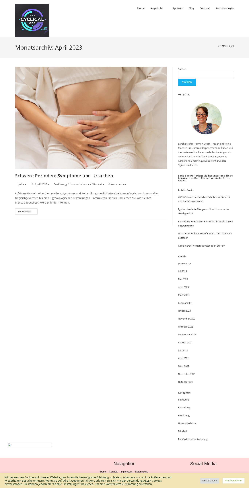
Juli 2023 (182, 271)
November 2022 (186, 318)
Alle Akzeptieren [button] (233, 480)
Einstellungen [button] (209, 480)
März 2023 (183, 295)
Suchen (182, 69)
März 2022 (183, 366)
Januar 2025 (184, 263)
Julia (21, 184)
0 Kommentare (117, 184)
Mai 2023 (183, 279)
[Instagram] (203, 472)
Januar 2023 (184, 310)
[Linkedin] (192, 472)
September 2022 (187, 334)
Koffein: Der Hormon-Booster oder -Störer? (201, 245)
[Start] (216, 46)
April (231, 46)
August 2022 (184, 342)
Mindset (97, 184)
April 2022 (183, 358)
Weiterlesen (28, 210)
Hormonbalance (79, 184)
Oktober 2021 (185, 382)
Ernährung (60, 184)
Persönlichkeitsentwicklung (193, 439)
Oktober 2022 (185, 326)
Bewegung (183, 399)
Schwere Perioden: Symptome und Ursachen (64, 176)
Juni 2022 (183, 350)
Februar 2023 (185, 303)
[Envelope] (215, 472)
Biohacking (184, 407)
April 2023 (183, 287)
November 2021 (186, 374)
